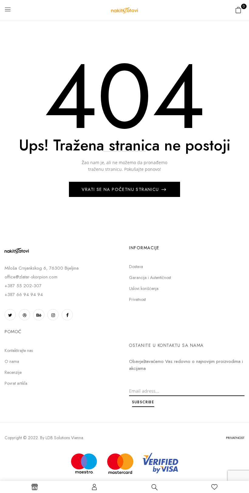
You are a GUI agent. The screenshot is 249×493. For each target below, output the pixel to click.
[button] (238, 10)
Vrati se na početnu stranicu (121, 189)
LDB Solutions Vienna (64, 438)
